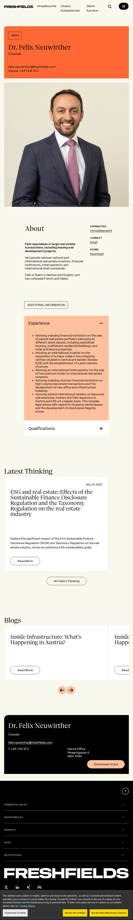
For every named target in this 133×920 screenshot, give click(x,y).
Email (93, 242)
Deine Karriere (92, 8)
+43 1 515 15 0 (29, 71)
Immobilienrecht (101, 230)
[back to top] (125, 791)
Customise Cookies (15, 913)
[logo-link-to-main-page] (18, 7)
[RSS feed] (39, 887)
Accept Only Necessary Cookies (108, 913)
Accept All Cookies (75, 913)
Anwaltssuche (46, 6)
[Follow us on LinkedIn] (17, 887)
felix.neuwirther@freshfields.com (32, 67)
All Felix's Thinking (66, 581)
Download (97, 254)
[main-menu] (123, 6)
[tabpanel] (66, 523)
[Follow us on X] (6, 887)
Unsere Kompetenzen (70, 8)
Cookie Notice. (27, 906)
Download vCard (106, 764)
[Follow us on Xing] (28, 887)
